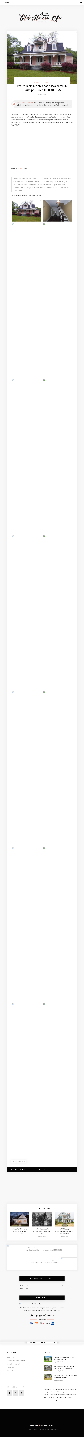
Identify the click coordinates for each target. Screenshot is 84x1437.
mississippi (21, 1161)
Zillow (20, 168)
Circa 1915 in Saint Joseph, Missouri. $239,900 (44, 1263)
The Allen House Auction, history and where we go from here (42, 1231)
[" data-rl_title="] (26, 210)
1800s (14, 1161)
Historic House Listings (42, 82)
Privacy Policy (11, 1371)
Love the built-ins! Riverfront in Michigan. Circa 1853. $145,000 (44, 1250)
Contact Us (10, 1367)
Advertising (10, 1357)
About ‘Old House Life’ (13, 1364)
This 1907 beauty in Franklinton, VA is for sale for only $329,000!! (64, 1231)
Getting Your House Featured (16, 1360)
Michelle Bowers (19, 1169)
